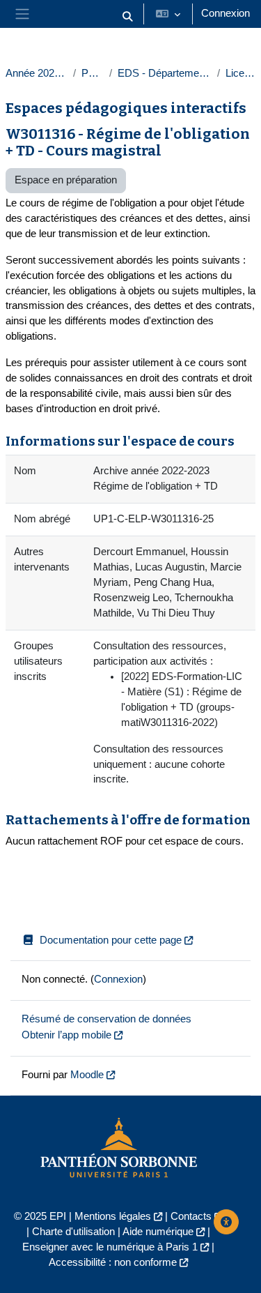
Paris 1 (92, 73)
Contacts (191, 1216)
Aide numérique (157, 1231)
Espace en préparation (66, 180)
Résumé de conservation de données (106, 1018)
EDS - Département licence (165, 73)
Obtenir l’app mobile (66, 1035)
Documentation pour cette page (111, 940)
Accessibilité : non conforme (113, 1262)
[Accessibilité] (226, 1221)
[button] (127, 17)
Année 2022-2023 (37, 73)
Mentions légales (112, 1216)
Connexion (225, 13)
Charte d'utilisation (73, 1231)
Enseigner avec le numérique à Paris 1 (110, 1247)
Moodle (87, 1074)
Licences (240, 73)
